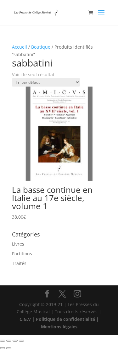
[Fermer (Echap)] (21, 341)
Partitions (22, 254)
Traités (19, 263)
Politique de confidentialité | (67, 319)
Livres (18, 244)
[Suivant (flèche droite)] (8, 348)
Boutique (40, 47)
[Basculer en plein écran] (8, 341)
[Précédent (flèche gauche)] (2, 348)
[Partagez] (15, 341)
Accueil (19, 47)
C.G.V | (28, 319)
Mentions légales (59, 327)
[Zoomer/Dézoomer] (2, 341)
